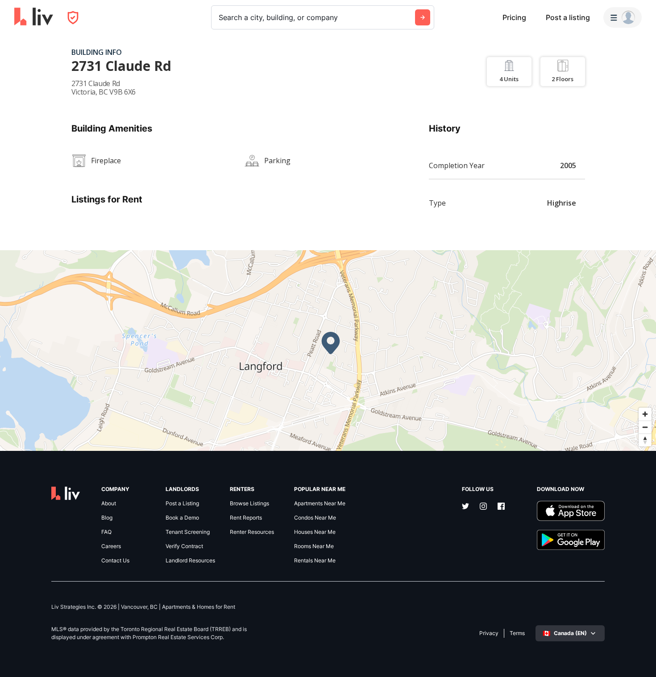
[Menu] (622, 17)
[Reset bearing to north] (645, 439)
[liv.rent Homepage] (33, 17)
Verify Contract (184, 546)
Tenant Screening (188, 532)
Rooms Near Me (314, 546)
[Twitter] (465, 507)
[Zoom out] (645, 427)
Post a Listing (182, 503)
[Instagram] (483, 507)
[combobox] (220, 17)
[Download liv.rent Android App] (571, 540)
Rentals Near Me (315, 560)
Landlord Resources (190, 560)
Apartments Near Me (319, 503)
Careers (111, 546)
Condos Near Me (315, 517)
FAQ (106, 532)
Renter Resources (252, 532)
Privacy (488, 633)
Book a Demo (182, 517)
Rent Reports (246, 517)
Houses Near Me (315, 532)
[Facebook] (501, 507)
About (108, 503)
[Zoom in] (645, 414)
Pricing (514, 17)
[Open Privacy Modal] (73, 17)
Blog (106, 517)
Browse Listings (249, 503)
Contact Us (115, 560)
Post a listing (568, 17)
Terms (517, 633)
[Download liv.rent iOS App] (571, 511)
